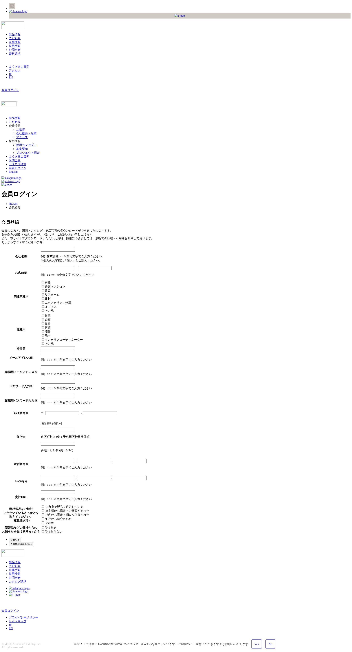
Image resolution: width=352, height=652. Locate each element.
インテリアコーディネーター (64, 339)
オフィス (50, 306)
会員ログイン (10, 90)
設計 (48, 323)
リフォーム (52, 294)
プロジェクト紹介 (28, 152)
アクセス (15, 70)
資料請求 (15, 53)
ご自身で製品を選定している (64, 506)
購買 (48, 327)
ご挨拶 (20, 129)
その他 (49, 310)
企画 (48, 319)
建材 (48, 298)
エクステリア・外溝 (58, 302)
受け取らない (53, 531)
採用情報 (15, 45)
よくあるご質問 (19, 66)
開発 (48, 331)
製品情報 (15, 34)
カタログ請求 (17, 164)
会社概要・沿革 (26, 133)
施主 (48, 335)
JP (10, 74)
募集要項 (22, 148)
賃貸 (48, 290)
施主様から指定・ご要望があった (67, 510)
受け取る (50, 527)
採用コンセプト (26, 144)
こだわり (15, 38)
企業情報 (15, 42)
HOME (13, 203)
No (270, 644)
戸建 (48, 282)
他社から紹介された (58, 518)
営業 (48, 315)
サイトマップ (17, 621)
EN (11, 77)
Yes (256, 644)
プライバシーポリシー (23, 617)
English (13, 171)
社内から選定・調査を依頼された (67, 514)
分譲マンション (55, 286)
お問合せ (15, 49)
